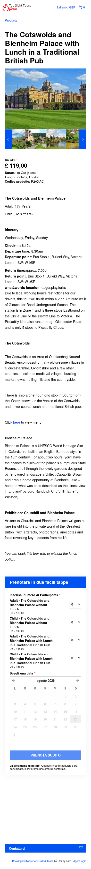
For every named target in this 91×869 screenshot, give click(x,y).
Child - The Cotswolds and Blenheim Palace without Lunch (30, 624)
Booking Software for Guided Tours (33, 861)
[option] (15, 139)
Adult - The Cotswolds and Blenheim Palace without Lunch (30, 606)
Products (11, 20)
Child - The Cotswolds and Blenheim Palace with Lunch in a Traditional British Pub (31, 660)
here (16, 422)
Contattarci (17, 848)
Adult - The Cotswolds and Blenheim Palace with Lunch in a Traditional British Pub (31, 642)
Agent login (79, 861)
